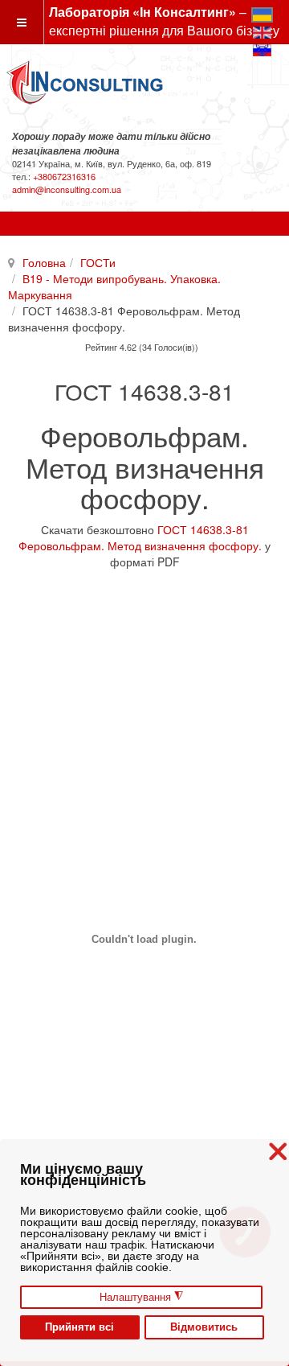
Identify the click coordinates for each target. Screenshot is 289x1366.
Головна (44, 262)
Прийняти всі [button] (79, 1327)
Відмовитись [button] (204, 1327)
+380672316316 (64, 176)
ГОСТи (98, 262)
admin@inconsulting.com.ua (66, 189)
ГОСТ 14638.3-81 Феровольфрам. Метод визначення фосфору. (140, 537)
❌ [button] (277, 1152)
